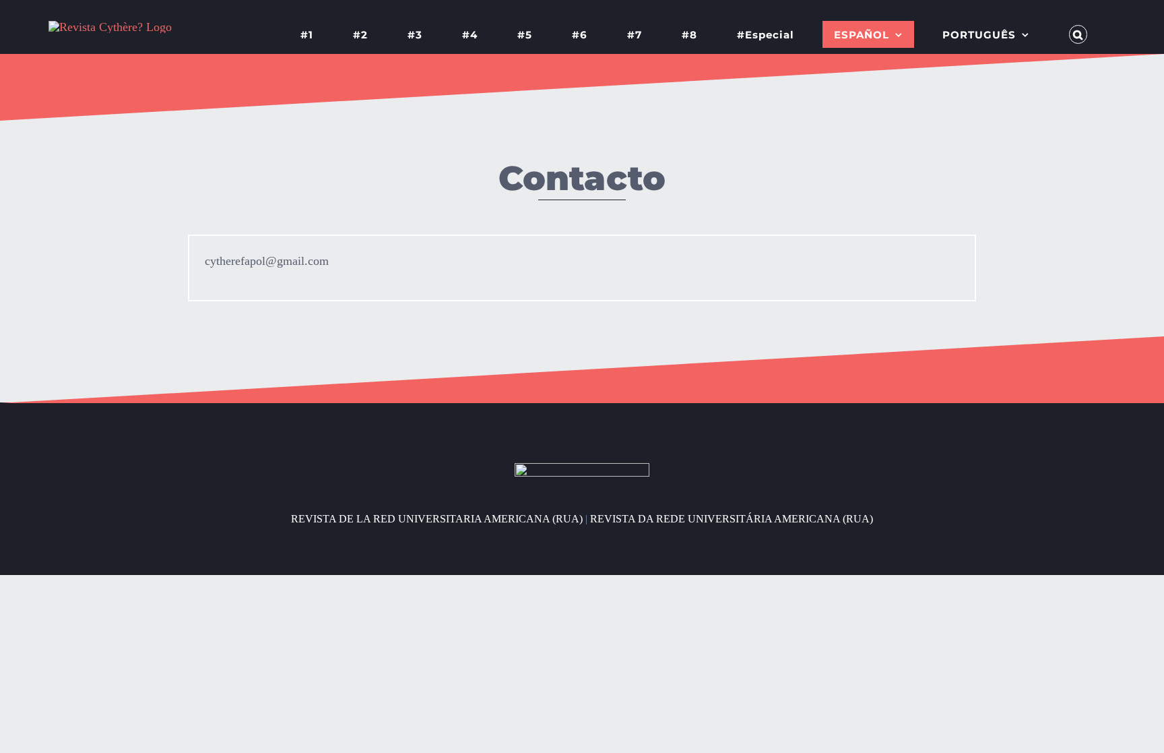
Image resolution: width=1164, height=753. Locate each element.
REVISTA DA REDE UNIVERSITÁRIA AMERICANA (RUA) (731, 518)
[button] (1078, 34)
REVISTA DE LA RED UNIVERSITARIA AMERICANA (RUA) (437, 518)
